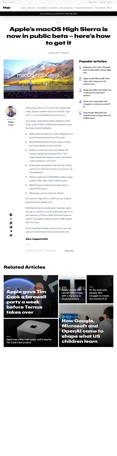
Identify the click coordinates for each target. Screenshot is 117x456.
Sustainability (42, 8)
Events (11, 2)
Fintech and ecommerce (84, 8)
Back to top (69, 251)
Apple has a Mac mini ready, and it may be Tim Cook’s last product (97, 92)
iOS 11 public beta (51, 107)
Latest (23, 8)
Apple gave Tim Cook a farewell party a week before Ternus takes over (97, 70)
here (50, 202)
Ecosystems (53, 8)
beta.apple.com (61, 231)
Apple (58, 22)
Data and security (66, 8)
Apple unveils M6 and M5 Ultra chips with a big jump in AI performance (96, 81)
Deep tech (31, 8)
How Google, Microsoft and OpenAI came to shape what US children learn (97, 115)
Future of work (100, 8)
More (109, 8)
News (5, 2)
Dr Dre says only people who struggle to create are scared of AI (96, 104)
